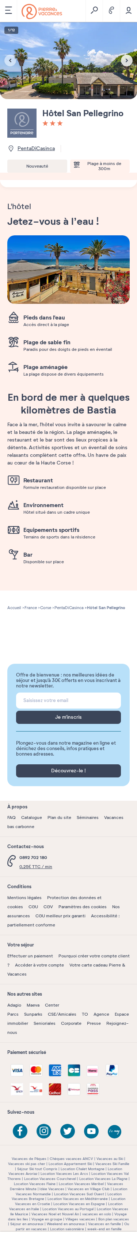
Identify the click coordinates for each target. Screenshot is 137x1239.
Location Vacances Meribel (81, 1183)
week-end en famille (104, 1229)
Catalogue (31, 817)
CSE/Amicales (62, 1014)
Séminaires (88, 817)
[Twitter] (67, 1131)
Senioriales (45, 1023)
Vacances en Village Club (89, 1189)
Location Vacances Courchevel (50, 1178)
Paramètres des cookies (82, 906)
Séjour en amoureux (26, 1224)
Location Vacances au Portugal (68, 1209)
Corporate (71, 1023)
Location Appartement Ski (70, 1163)
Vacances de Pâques (29, 1158)
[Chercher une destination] (94, 11)
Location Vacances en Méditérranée (77, 1198)
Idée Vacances (51, 1189)
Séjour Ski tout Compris (37, 1169)
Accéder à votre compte (39, 965)
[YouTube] (91, 1131)
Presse (94, 1023)
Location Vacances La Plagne (103, 1178)
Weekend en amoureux (66, 1224)
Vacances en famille (104, 1224)
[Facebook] (20, 1131)
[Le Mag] (115, 1132)
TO (85, 1014)
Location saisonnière (67, 1229)
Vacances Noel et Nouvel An (55, 1214)
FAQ (11, 817)
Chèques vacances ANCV (71, 1158)
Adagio (14, 1005)
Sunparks (33, 1014)
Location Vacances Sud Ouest (79, 1194)
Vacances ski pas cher (26, 1163)
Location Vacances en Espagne (79, 1203)
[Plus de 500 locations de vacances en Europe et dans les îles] (42, 11)
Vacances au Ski (109, 1158)
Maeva (33, 1005)
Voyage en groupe (46, 1219)
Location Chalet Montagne (82, 1169)
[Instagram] (44, 1131)
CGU (33, 906)
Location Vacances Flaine (35, 1183)
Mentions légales (24, 897)
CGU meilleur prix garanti (60, 915)
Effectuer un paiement (30, 955)
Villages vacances (80, 1219)
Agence (101, 1014)
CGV (48, 906)
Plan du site (59, 817)
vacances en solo (96, 1214)
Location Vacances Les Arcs (64, 1173)
